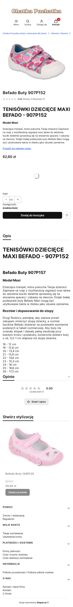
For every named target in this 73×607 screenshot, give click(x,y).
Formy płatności (11, 551)
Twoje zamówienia (13, 533)
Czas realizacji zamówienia (17, 557)
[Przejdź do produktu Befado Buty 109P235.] (36, 447)
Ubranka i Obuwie (59, 33)
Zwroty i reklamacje (13, 515)
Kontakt (7, 590)
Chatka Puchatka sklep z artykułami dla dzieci (25, 33)
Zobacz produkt (17, 492)
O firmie (7, 593)
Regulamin (8, 518)
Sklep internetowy (32, 602)
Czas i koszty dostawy (15, 554)
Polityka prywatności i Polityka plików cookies (28, 572)
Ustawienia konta (12, 536)
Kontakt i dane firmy (14, 586)
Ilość (5, 193)
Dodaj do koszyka (32, 215)
